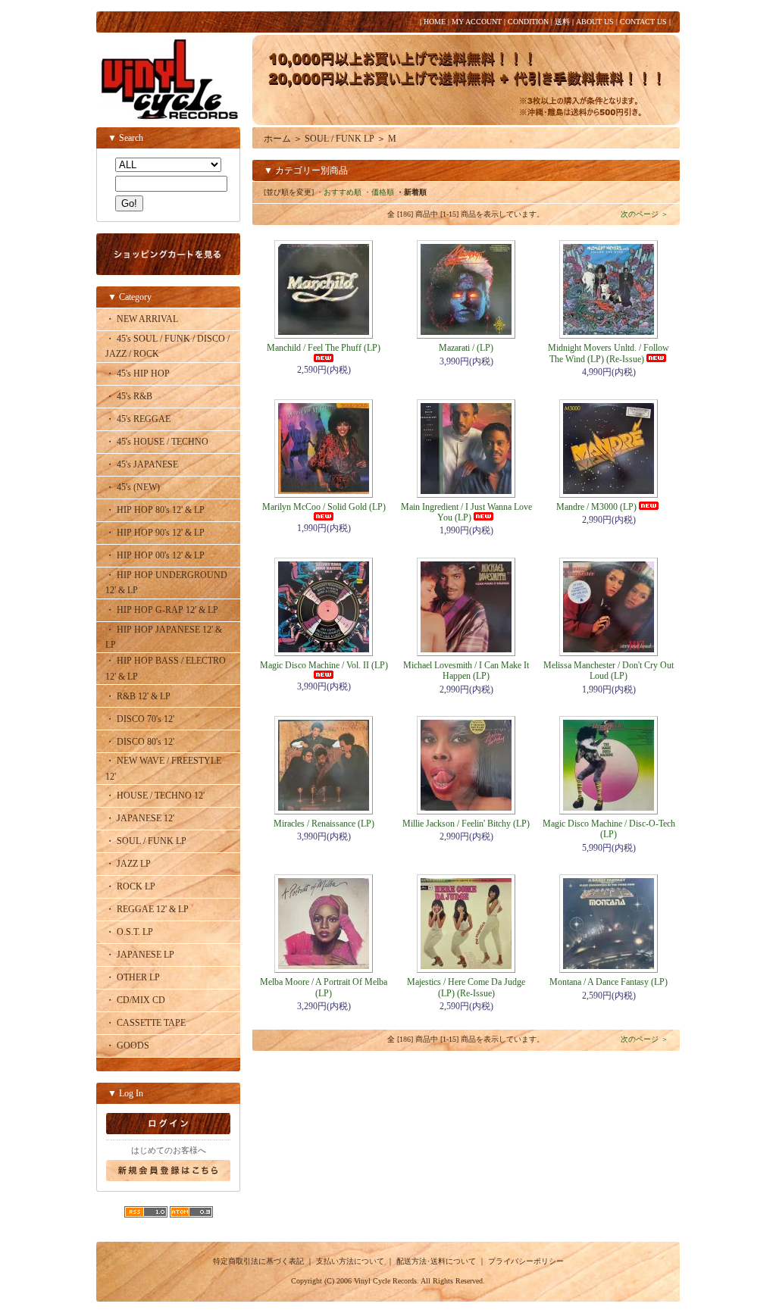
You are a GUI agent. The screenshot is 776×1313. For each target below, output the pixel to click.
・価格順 (379, 192)
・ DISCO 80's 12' (139, 741)
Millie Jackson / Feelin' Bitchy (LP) (466, 823)
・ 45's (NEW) (132, 487)
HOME (435, 21)
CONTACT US (643, 21)
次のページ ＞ (644, 214)
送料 (562, 21)
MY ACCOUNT (477, 21)
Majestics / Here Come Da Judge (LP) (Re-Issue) (466, 987)
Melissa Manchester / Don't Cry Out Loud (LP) (608, 670)
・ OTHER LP (132, 977)
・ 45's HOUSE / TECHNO (156, 441)
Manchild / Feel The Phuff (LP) (323, 347)
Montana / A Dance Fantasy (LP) (608, 982)
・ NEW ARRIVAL (141, 319)
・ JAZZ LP (128, 863)
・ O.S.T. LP (129, 932)
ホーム (277, 138)
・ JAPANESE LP (139, 954)
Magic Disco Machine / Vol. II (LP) (324, 665)
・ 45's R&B (128, 396)
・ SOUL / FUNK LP (145, 841)
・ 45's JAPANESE (141, 464)
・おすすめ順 (338, 192)
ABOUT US (595, 21)
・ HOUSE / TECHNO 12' (155, 795)
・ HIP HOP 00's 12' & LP (155, 555)
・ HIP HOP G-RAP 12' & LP (161, 610)
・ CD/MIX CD (135, 1000)
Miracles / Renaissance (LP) (324, 823)
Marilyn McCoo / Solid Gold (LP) (324, 507)
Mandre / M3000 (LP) (596, 507)
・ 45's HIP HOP (137, 373)
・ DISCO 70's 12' (139, 719)
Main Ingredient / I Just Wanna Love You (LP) (466, 512)
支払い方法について (350, 1261)
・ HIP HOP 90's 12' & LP (155, 532)
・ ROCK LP (130, 886)
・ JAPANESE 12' (139, 818)
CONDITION (528, 21)
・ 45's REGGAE (138, 419)
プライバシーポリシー (526, 1261)
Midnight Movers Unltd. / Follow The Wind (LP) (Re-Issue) (608, 353)
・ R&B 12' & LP (138, 696)
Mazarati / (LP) (466, 347)
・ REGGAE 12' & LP (147, 909)
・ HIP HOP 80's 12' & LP (155, 510)
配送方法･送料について (436, 1261)
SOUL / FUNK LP (339, 138)
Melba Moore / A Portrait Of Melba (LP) (323, 987)
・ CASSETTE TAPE (145, 1023)
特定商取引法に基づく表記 (258, 1261)
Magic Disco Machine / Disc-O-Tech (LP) (609, 828)
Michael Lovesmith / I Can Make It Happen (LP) (466, 670)
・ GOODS (127, 1045)
